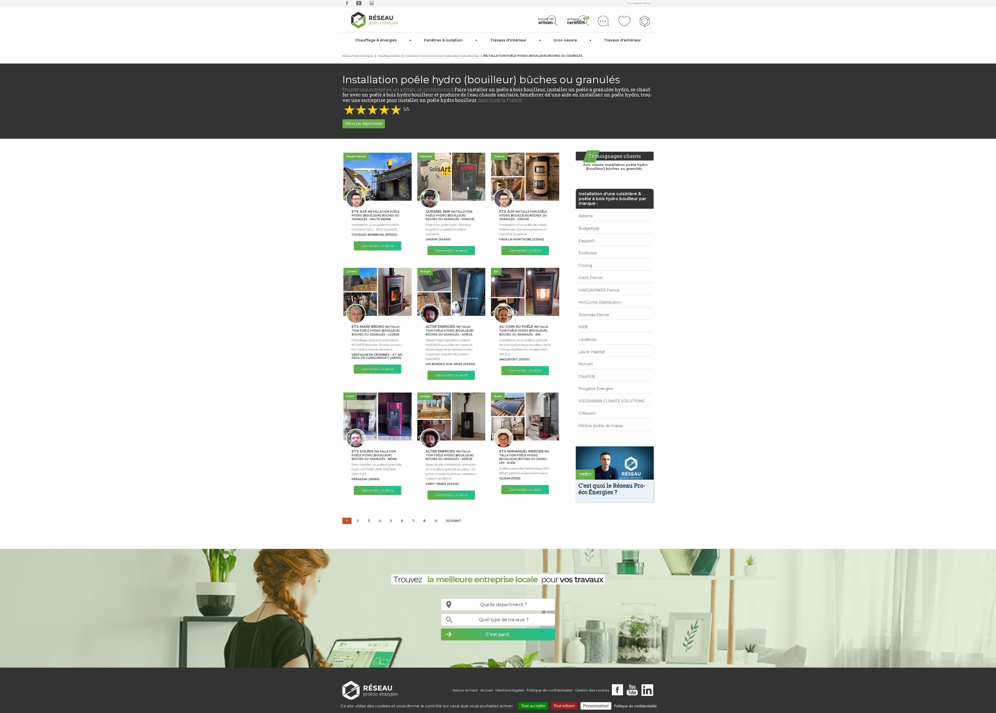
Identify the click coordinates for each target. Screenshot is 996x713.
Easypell (586, 241)
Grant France (590, 277)
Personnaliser (596, 706)
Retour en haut (465, 690)
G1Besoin (587, 413)
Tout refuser (564, 706)
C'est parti (497, 634)
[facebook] (347, 4)
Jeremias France (593, 314)
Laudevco (587, 339)
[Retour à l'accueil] (370, 690)
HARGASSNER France (598, 290)
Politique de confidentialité (549, 690)
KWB (583, 327)
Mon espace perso (638, 3)
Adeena (585, 216)
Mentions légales (509, 690)
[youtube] (358, 4)
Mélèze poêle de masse (600, 425)
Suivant (453, 521)
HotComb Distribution (599, 302)
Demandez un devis (377, 246)
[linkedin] (371, 4)
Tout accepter (533, 706)
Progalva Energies (595, 388)
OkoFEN (586, 376)
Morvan (585, 364)
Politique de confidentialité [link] (635, 706)
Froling (585, 265)
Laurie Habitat (591, 351)
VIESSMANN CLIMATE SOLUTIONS (611, 401)
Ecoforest (587, 253)
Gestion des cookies (592, 690)
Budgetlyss (588, 228)
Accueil (486, 690)
